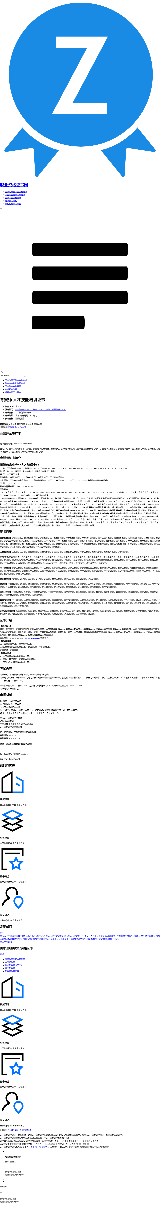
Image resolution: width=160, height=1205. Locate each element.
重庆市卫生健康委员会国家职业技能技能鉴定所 (22, 936)
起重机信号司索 (12, 971)
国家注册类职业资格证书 (16, 192)
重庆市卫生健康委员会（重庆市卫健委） (65, 936)
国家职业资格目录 (13, 198)
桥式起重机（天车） (14, 965)
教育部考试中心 (82, 939)
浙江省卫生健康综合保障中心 (123, 936)
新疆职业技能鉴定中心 (62, 939)
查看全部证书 (6, 942)
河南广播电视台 (147, 936)
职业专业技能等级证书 (15, 195)
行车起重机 (10, 968)
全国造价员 (10, 962)
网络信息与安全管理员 (15, 959)
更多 (2, 933)
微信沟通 (19, 419)
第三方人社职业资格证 (96, 936)
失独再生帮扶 (13, 1130)
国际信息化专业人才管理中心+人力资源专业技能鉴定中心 (40, 410)
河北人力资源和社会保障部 (36, 939)
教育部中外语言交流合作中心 (105, 939)
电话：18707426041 (17, 427)
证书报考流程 (11, 201)
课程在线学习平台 (13, 204)
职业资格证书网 (25, 1130)
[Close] (1, 1192)
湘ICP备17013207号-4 (39, 1147)
